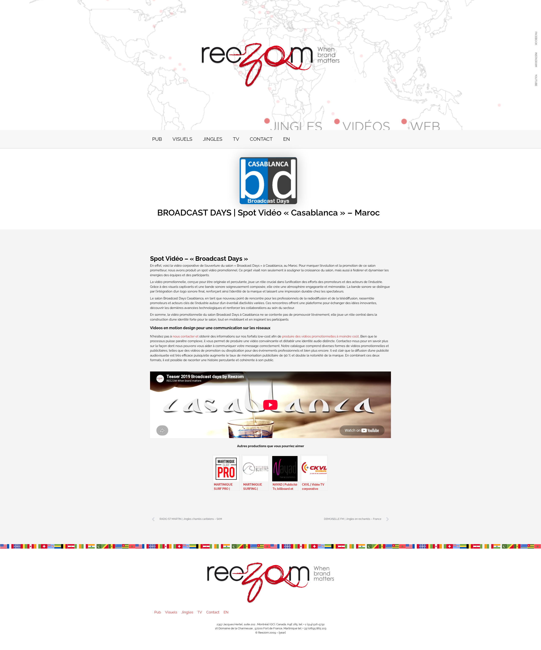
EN (286, 139)
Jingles (212, 139)
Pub (157, 139)
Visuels (182, 139)
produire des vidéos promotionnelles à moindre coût (320, 336)
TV (236, 139)
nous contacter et (185, 336)
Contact (261, 139)
